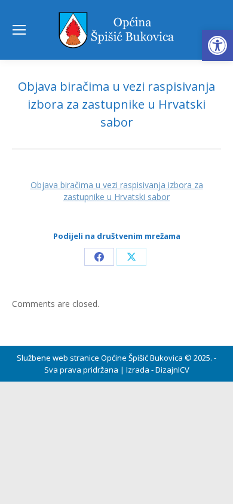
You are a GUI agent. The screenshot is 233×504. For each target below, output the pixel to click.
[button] (217, 45)
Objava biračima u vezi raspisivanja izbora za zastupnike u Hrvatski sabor (116, 190)
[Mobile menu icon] (19, 30)
